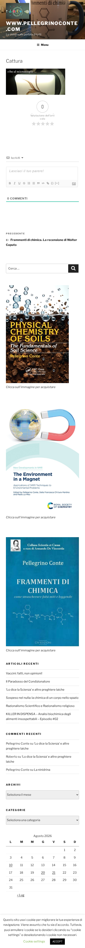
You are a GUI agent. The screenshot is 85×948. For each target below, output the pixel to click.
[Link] (47, 183)
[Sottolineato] (19, 183)
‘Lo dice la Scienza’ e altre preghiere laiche (35, 689)
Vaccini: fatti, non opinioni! (24, 673)
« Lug (20, 895)
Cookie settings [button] (34, 941)
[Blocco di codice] (43, 183)
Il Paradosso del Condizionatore (28, 681)
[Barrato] (24, 183)
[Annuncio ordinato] (28, 183)
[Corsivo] (14, 183)
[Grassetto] (9, 183)
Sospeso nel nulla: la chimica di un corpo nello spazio (42, 698)
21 (53, 872)
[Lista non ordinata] (33, 183)
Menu (44, 44)
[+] (57, 183)
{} (52, 183)
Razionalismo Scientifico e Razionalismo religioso (40, 706)
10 (10, 865)
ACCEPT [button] (57, 941)
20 (43, 872)
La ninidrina (42, 770)
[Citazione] (38, 183)
